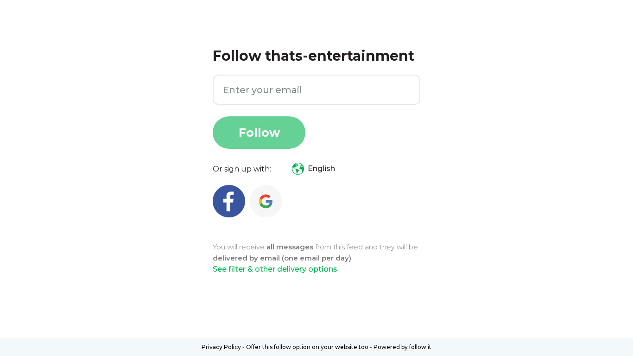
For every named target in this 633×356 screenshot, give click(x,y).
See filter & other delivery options (275, 269)
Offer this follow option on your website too (307, 346)
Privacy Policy (221, 346)
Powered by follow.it (402, 346)
